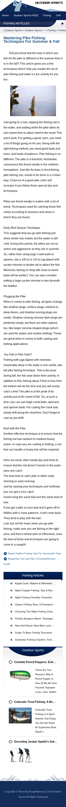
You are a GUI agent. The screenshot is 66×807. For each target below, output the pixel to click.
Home (5, 15)
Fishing (47, 15)
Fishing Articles (17, 23)
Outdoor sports (13, 30)
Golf (58, 15)
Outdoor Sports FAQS (26, 15)
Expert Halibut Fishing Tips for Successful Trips (34, 553)
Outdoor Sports (33, 30)
